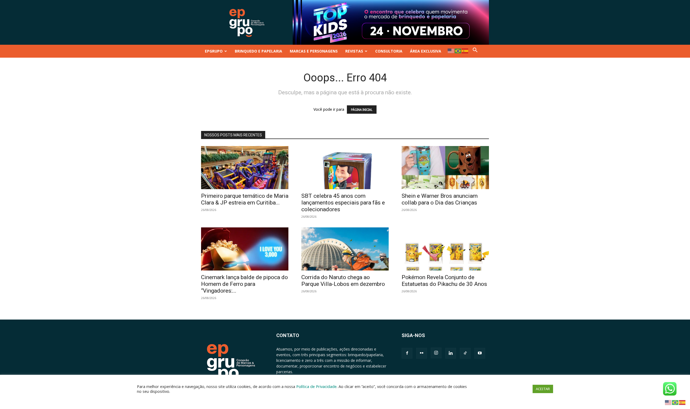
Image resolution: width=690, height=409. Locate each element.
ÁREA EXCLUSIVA (425, 51)
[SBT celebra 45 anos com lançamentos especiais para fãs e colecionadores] (345, 167)
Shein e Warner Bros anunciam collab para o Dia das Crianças (440, 199)
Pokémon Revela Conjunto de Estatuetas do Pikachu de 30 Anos (444, 280)
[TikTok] (465, 353)
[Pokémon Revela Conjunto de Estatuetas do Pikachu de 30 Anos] (445, 249)
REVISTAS (354, 51)
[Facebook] (407, 353)
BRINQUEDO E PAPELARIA (258, 51)
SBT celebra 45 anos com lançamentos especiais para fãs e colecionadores (343, 203)
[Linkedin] (450, 353)
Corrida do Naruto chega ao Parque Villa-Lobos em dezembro (343, 280)
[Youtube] (479, 353)
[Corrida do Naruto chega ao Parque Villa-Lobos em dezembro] (345, 249)
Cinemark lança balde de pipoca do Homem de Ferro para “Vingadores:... (244, 284)
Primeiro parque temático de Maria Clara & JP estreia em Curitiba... (244, 199)
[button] (475, 51)
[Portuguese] (458, 50)
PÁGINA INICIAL (361, 110)
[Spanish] (465, 50)
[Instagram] (436, 353)
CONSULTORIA (388, 51)
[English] (451, 50)
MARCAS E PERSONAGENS (314, 51)
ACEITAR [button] (543, 388)
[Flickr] (421, 353)
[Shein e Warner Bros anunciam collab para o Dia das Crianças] (445, 167)
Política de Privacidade (316, 386)
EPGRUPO (214, 51)
